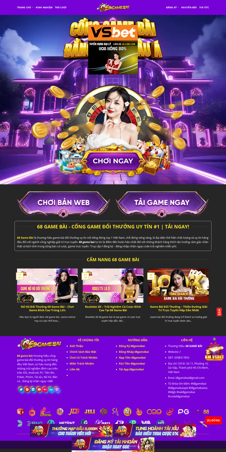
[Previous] (16, 299)
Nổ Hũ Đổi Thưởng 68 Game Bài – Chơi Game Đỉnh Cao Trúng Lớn (47, 308)
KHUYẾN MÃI (189, 7)
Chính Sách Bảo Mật (83, 352)
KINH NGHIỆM (44, 7)
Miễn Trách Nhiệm (82, 363)
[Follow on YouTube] (39, 390)
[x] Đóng (213, 420)
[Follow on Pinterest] (27, 390)
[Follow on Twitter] (21, 390)
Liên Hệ (74, 369)
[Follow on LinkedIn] (33, 390)
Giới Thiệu (76, 346)
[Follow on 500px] (51, 390)
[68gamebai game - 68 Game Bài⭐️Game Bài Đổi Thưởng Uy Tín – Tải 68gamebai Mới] (113, 7)
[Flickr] (45, 390)
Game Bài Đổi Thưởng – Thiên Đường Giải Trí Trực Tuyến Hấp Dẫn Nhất (178, 308)
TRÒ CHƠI (61, 7)
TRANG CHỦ (24, 7)
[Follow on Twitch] (57, 390)
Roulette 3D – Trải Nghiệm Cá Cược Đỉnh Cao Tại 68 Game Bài (113, 308)
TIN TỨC (204, 7)
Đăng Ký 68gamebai (132, 346)
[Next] (209, 299)
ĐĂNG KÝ (171, 7)
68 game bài (25, 356)
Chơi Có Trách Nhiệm (83, 357)
